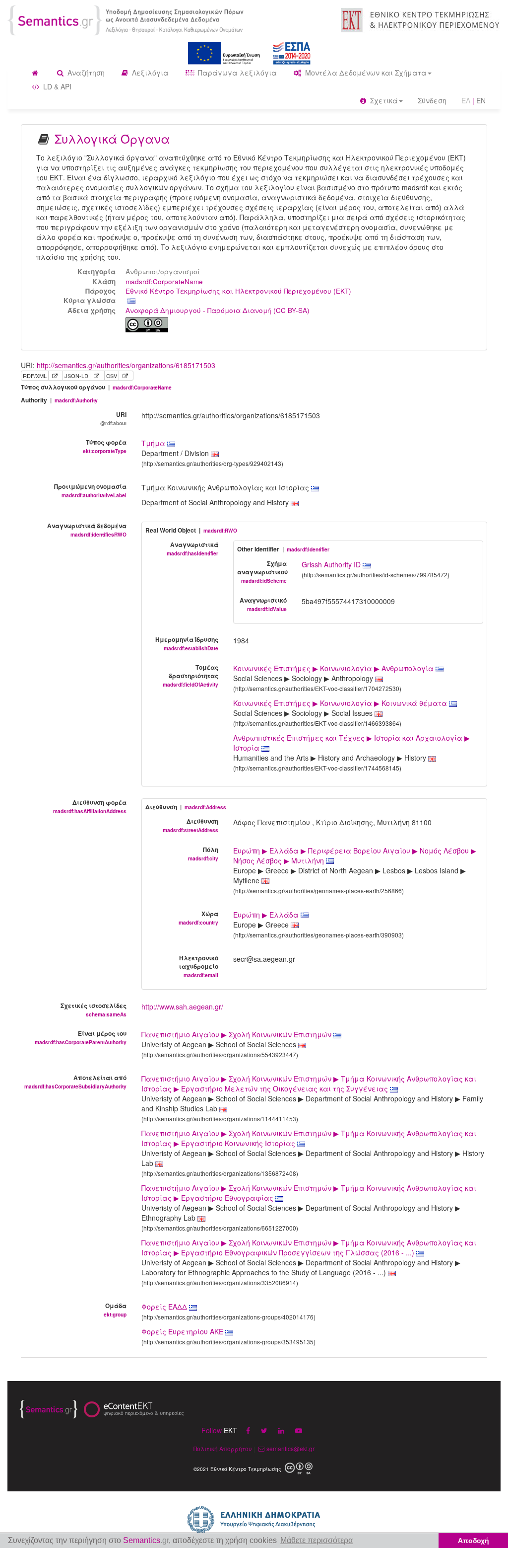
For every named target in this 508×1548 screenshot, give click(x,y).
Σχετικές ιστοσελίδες (94, 1009)
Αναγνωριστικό (263, 604)
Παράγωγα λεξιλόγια (236, 72)
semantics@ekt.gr (290, 1448)
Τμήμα (154, 443)
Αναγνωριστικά (192, 548)
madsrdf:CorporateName (164, 281)
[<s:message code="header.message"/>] (127, 19)
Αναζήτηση (85, 72)
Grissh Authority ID (332, 564)
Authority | (59, 400)
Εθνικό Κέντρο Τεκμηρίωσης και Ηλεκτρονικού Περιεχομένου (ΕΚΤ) (238, 291)
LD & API (56, 86)
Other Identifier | (283, 549)
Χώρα (198, 917)
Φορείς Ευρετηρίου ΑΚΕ (183, 1331)
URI (113, 418)
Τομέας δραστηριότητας (190, 675)
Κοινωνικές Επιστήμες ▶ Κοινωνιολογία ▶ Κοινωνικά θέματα (341, 703)
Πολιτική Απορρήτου (222, 1448)
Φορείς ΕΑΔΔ (165, 1307)
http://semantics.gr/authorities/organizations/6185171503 (126, 365)
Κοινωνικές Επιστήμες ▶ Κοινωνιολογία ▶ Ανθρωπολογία (334, 668)
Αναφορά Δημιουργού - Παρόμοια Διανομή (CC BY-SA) (218, 310)
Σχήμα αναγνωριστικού (262, 571)
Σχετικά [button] (383, 100)
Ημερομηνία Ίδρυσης (186, 643)
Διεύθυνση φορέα (90, 806)
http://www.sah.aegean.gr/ (182, 1006)
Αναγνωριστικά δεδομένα (87, 529)
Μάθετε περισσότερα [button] (316, 1540)
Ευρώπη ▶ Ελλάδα (267, 915)
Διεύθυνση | (185, 807)
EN (481, 100)
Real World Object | (191, 530)
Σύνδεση (432, 100)
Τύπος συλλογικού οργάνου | (96, 387)
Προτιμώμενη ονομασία (90, 490)
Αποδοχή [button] (473, 1541)
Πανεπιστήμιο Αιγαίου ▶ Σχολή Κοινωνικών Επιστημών (237, 1034)
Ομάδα (115, 1309)
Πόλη (203, 853)
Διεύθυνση (190, 825)
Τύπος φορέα (105, 446)
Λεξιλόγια (149, 72)
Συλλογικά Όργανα (112, 138)
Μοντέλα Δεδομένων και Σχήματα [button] (365, 72)
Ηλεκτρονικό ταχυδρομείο (198, 966)
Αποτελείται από (75, 1081)
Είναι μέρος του (81, 1037)
